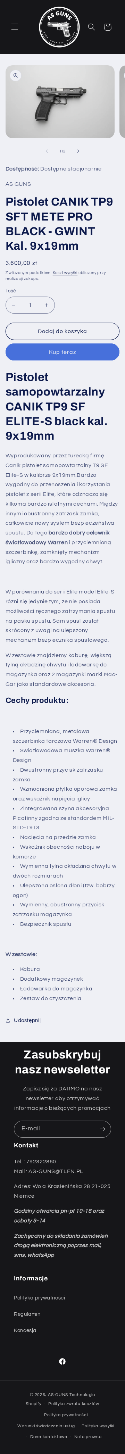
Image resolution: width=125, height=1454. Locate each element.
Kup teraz (62, 352)
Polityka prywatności (39, 1298)
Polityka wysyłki (98, 1426)
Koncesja (25, 1330)
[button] (15, 27)
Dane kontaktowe (48, 1437)
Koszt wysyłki (65, 273)
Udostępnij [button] (27, 1020)
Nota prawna (88, 1437)
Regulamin (27, 1314)
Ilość (11, 291)
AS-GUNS (58, 1395)
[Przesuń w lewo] (47, 151)
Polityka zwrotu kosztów (73, 1404)
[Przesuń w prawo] (78, 151)
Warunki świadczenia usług (46, 1426)
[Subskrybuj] (103, 1129)
